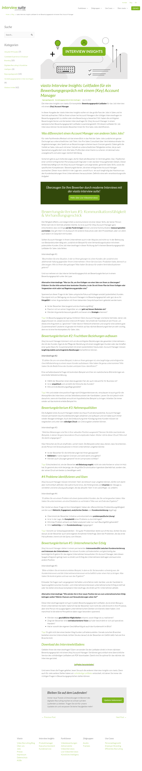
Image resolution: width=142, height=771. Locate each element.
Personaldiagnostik (113, 743)
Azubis (86, 743)
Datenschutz (22, 757)
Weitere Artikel (9, 87)
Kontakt (124, 2)
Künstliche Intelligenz (70, 754)
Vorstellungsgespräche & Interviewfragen (18, 79)
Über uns (21, 746)
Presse (20, 751)
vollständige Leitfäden (83, 673)
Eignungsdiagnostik (11, 74)
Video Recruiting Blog (26, 743)
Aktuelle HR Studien (11, 52)
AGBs (19, 760)
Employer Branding (113, 746)
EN (136, 2)
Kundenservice (45, 749)
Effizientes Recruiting (114, 749)
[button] (87, 8)
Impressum (21, 754)
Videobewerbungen (69, 743)
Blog (131, 2)
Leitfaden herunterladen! (84, 664)
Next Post (121, 717)
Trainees (86, 746)
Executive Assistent (47, 746)
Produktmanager (46, 743)
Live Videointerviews (69, 751)
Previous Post (49, 717)
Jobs (19, 749)
